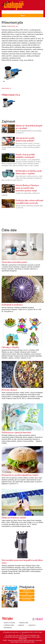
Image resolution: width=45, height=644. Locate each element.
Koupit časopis (26, 597)
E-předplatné (9, 625)
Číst (26, 594)
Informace (8, 627)
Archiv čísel (26, 600)
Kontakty (32, 625)
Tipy (17, 26)
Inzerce (21, 625)
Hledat (22, 15)
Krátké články (11, 26)
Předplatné (23, 623)
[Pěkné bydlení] (7, 619)
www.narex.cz (6, 88)
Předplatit (27, 591)
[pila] (12, 72)
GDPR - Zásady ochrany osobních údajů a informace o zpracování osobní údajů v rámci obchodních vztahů (22, 641)
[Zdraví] (37, 619)
